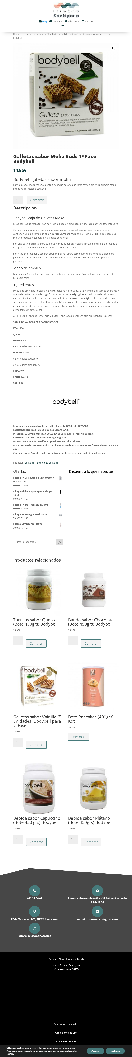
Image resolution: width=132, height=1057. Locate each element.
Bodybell (29, 462)
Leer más (78, 736)
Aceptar (95, 1050)
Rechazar (115, 1050)
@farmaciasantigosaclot (35, 936)
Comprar (37, 200)
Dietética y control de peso (33, 33)
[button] (114, 48)
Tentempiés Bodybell (46, 462)
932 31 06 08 (34, 898)
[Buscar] (59, 542)
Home (16, 33)
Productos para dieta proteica (62, 33)
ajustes (9, 1053)
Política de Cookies (66, 1041)
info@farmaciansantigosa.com (97, 919)
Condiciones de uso (66, 1032)
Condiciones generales (66, 1024)
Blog (44, 21)
